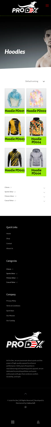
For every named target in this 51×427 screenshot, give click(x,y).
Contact (9, 243)
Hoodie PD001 (15, 111)
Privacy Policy (11, 301)
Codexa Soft (31, 403)
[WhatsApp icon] (26, 407)
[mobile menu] (47, 5)
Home (8, 234)
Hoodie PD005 (15, 170)
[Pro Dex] (25, 7)
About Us (9, 248)
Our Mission (10, 316)
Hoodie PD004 (36, 140)
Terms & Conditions (13, 306)
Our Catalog (10, 321)
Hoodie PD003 (15, 139)
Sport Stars (10, 311)
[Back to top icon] (25, 394)
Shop (8, 239)
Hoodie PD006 (36, 172)
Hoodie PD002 (36, 111)
